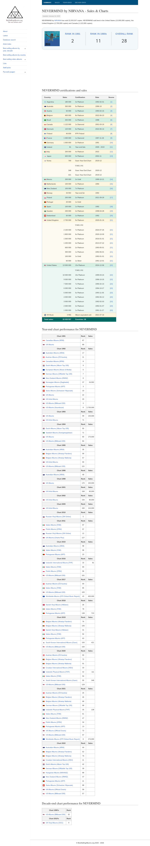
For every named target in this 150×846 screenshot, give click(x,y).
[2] (111, 106)
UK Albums (50, 344)
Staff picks (7, 68)
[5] (111, 120)
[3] (111, 111)
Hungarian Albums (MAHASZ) (57, 773)
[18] (111, 206)
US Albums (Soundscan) (55, 407)
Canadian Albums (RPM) (55, 340)
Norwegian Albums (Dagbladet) (57, 382)
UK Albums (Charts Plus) (55, 538)
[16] (111, 188)
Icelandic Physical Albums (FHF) (58, 672)
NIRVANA (57, 20)
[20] (111, 216)
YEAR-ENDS (67, 2)
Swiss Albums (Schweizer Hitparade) (59, 391)
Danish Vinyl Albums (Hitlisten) (57, 605)
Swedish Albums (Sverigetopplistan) (59, 433)
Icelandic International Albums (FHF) (59, 563)
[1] (111, 102)
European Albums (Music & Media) (58, 370)
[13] (111, 156)
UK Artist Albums (52, 399)
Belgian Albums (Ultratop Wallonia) (58, 458)
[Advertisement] (90, 69)
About (5, 31)
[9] (111, 138)
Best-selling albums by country (14, 55)
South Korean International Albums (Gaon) (61, 642)
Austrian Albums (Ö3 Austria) (56, 357)
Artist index (7, 44)
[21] (111, 220)
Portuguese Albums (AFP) (55, 386)
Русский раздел (9, 72)
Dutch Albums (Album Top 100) (57, 365)
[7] (111, 129)
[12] (111, 152)
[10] (111, 143)
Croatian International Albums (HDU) (59, 668)
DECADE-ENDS (80, 2)
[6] (111, 124)
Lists (4, 63)
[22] (111, 265)
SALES (57, 2)
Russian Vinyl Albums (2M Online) (58, 517)
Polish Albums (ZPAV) (54, 529)
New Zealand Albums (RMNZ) (57, 378)
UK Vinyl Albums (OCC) (54, 823)
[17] (111, 197)
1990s (98, 34)
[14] (111, 179)
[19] (111, 211)
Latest (5, 35)
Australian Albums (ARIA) (55, 353)
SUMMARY (47, 2)
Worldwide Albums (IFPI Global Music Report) (63, 596)
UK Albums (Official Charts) (56, 731)
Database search (9, 40)
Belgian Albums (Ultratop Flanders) (59, 454)
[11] (111, 147)
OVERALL (124, 34)
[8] (111, 133)
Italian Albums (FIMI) (53, 525)
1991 (72, 34)
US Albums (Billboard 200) (55, 403)
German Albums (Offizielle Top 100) (59, 374)
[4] (111, 115)
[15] (111, 184)
